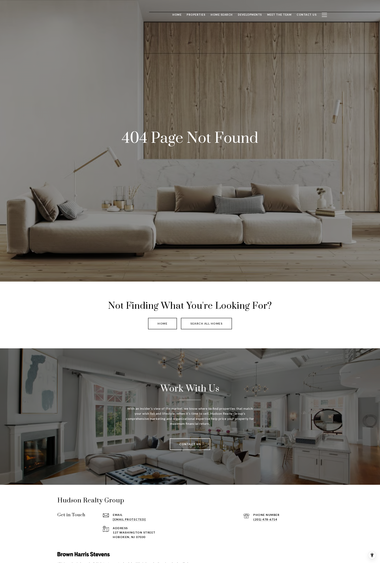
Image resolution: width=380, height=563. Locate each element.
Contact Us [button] (190, 444)
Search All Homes (206, 323)
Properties (196, 14)
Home (162, 323)
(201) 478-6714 (265, 519)
